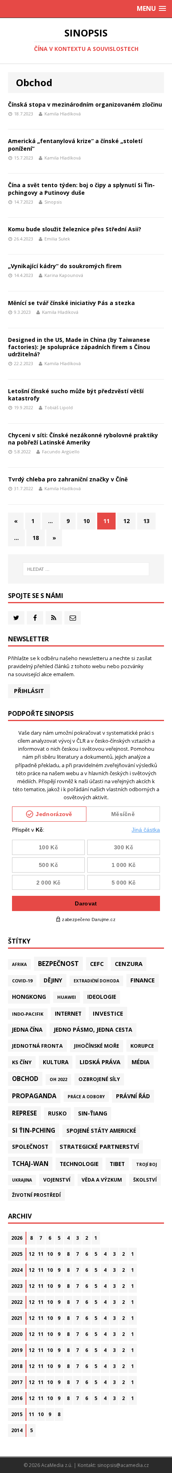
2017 (16, 1382)
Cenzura (128, 964)
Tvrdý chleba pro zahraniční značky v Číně (68, 479)
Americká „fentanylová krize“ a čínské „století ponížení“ (75, 144)
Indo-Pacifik (28, 1014)
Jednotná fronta (37, 1045)
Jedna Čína (27, 1029)
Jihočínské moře (96, 1046)
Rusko (57, 1113)
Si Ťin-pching (33, 1130)
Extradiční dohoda (96, 981)
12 (126, 521)
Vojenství (56, 1179)
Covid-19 (22, 981)
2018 (16, 1366)
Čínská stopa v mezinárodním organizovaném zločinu (85, 104)
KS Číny (22, 1062)
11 (41, 1254)
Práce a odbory (86, 1096)
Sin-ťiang (92, 1113)
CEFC (97, 964)
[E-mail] (72, 617)
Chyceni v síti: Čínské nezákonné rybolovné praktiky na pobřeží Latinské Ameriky (83, 438)
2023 (16, 1286)
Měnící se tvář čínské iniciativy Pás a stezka (71, 303)
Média (141, 1062)
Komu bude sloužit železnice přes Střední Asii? (74, 229)
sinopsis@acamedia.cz (123, 1465)
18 (35, 538)
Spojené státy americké (101, 1130)
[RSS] (54, 617)
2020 (16, 1334)
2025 (16, 1254)
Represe (24, 1113)
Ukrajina (22, 1180)
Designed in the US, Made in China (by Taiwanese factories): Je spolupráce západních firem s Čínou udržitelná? (79, 347)
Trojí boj (146, 1164)
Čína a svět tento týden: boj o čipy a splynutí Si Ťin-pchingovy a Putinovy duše (81, 188)
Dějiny (53, 980)
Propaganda (34, 1095)
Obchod (25, 1079)
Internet (68, 1013)
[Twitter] (16, 617)
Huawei (66, 997)
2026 (16, 1238)
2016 (16, 1398)
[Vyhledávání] (86, 569)
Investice (108, 1013)
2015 (16, 1414)
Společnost (30, 1146)
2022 (16, 1302)
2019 (16, 1350)
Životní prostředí (36, 1195)
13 (146, 521)
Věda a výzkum (102, 1179)
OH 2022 (58, 1079)
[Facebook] (35, 617)
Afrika (19, 964)
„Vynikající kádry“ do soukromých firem (65, 266)
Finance (142, 980)
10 (86, 521)
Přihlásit (29, 691)
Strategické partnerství (99, 1146)
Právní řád (133, 1096)
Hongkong (29, 996)
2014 (16, 1430)
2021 (16, 1318)
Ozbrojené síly (99, 1079)
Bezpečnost (58, 963)
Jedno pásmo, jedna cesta (93, 1029)
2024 (16, 1270)
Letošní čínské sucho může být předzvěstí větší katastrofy (76, 394)
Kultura (55, 1062)
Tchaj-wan (30, 1163)
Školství (145, 1179)
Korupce (142, 1045)
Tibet (117, 1164)
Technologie (79, 1164)
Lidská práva (100, 1062)
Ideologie (101, 996)
